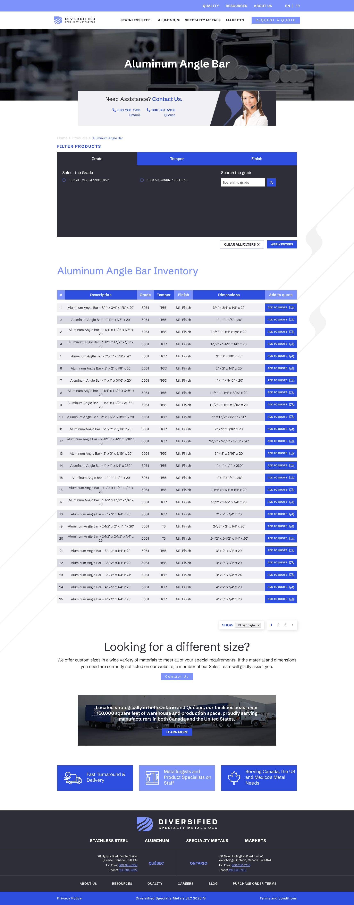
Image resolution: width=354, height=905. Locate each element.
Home (62, 138)
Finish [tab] (256, 158)
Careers (185, 884)
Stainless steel (109, 840)
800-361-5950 (164, 110)
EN (287, 6)
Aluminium (169, 20)
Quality (211, 6)
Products (79, 138)
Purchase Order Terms (254, 884)
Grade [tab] (97, 158)
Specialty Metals (203, 20)
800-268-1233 (128, 110)
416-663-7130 (237, 870)
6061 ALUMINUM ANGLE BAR (89, 180)
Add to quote (278, 307)
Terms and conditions (278, 898)
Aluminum (157, 840)
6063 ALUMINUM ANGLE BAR (167, 180)
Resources (236, 6)
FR (297, 6)
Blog (213, 884)
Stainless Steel (136, 20)
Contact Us (177, 676)
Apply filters (282, 244)
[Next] (292, 624)
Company (266, 18)
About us (88, 884)
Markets (235, 20)
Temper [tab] (177, 158)
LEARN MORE (177, 732)
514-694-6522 (128, 870)
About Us (263, 6)
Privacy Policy (69, 898)
